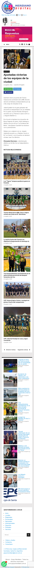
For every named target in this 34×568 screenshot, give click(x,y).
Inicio (6, 513)
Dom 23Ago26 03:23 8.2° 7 (14, 15)
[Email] (29, 44)
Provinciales (9, 519)
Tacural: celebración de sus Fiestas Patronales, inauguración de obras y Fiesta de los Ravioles (24, 435)
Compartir (9, 92)
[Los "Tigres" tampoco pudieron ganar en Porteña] (17, 179)
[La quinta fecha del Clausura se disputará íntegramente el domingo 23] (17, 237)
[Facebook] (22, 44)
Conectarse (9, 544)
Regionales (8, 517)
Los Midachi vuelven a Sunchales (21, 476)
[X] (20, 44)
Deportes (6, 71)
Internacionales (10, 523)
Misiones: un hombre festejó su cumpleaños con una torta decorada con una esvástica (24, 463)
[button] (4, 564)
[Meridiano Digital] (16, 12)
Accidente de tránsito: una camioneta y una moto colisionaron (23, 376)
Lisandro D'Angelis (19, 84)
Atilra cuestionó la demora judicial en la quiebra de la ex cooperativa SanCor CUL (24, 391)
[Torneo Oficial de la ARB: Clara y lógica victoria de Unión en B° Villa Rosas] (17, 210)
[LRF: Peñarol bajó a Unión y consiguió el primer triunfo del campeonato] (17, 298)
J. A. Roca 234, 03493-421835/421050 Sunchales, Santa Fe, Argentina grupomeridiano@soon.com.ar (15, 551)
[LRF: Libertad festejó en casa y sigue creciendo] (17, 336)
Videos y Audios (10, 540)
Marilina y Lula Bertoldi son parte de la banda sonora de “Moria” (24, 448)
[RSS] (27, 44)
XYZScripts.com (25, 567)
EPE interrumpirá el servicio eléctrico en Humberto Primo (24, 490)
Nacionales (8, 521)
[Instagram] (24, 44)
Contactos (8, 542)
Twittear (18, 89)
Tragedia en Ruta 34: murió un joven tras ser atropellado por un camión (24, 362)
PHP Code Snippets (9, 567)
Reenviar (9, 89)
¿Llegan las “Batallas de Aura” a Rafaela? (24, 418)
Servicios (8, 529)
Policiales (8, 527)
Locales (7, 515)
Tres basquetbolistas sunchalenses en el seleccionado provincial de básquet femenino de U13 (17, 275)
